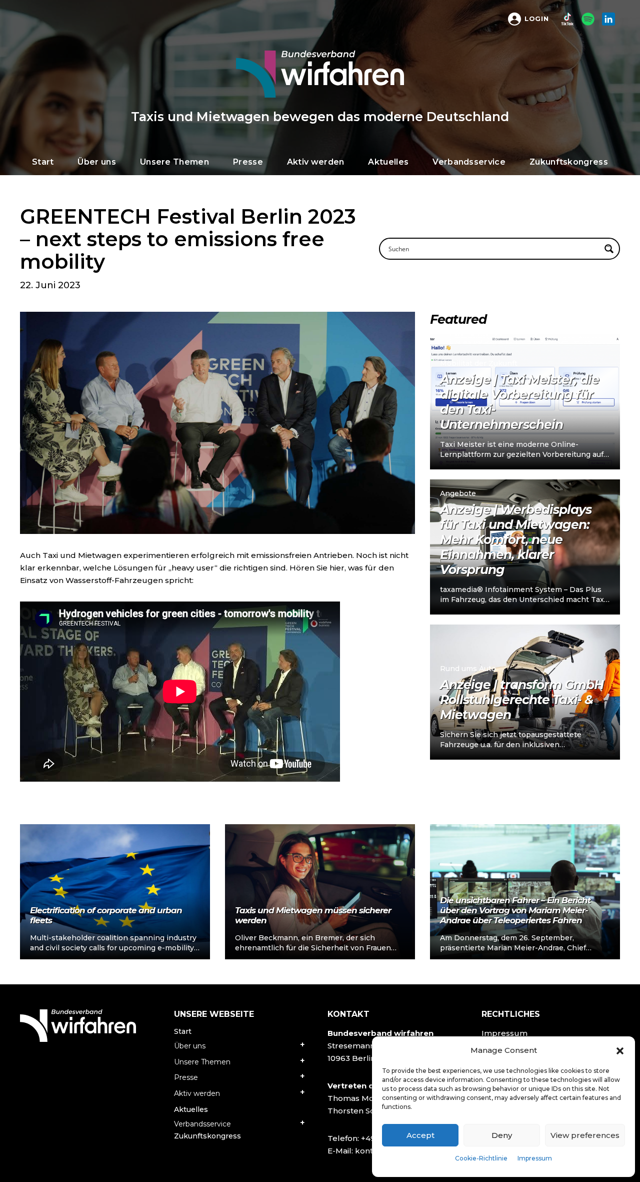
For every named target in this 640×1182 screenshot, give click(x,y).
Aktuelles (191, 1109)
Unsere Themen (202, 1061)
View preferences (585, 1135)
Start (183, 1031)
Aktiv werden (197, 1093)
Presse (186, 1077)
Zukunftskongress (207, 1135)
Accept (420, 1135)
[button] (620, 1050)
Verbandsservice (202, 1123)
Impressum (535, 1158)
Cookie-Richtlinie (481, 1158)
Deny (502, 1135)
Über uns (190, 1045)
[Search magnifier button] (609, 249)
